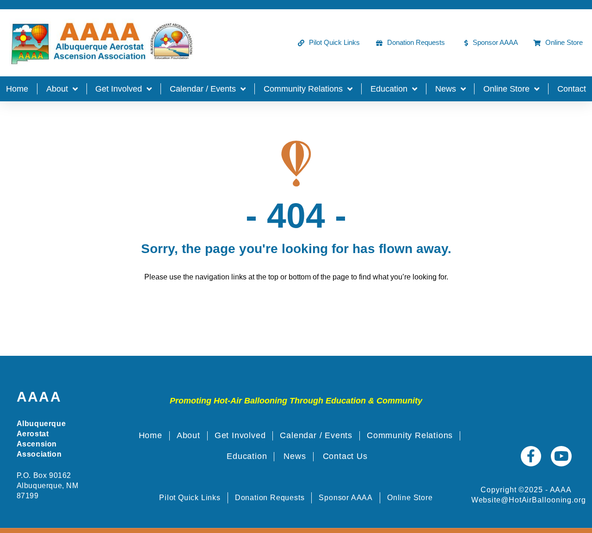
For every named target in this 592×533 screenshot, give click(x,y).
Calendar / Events (203, 88)
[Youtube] (561, 456)
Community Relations (303, 88)
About (57, 88)
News (445, 88)
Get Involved (118, 88)
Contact (571, 88)
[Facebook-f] (531, 456)
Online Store (506, 88)
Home (17, 88)
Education (388, 88)
